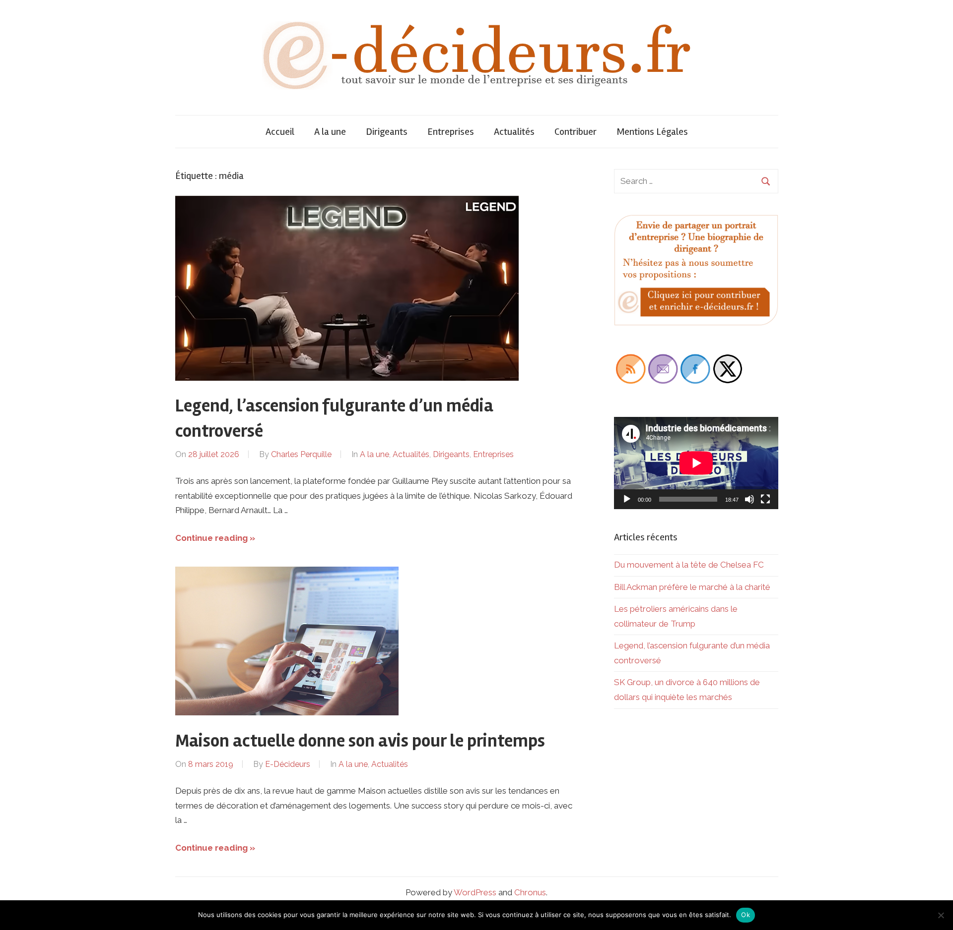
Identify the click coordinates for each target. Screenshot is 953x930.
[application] (696, 463)
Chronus (530, 892)
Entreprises (450, 131)
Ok (745, 915)
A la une (330, 131)
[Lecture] (627, 499)
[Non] (941, 915)
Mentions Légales (652, 131)
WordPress (475, 892)
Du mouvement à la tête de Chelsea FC (689, 565)
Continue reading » (215, 538)
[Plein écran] (765, 499)
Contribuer (575, 131)
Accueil (280, 131)
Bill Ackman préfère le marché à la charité (692, 587)
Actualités (514, 131)
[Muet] (749, 499)
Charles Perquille (301, 454)
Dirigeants (387, 131)
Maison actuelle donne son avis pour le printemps (360, 741)
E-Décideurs (287, 764)
